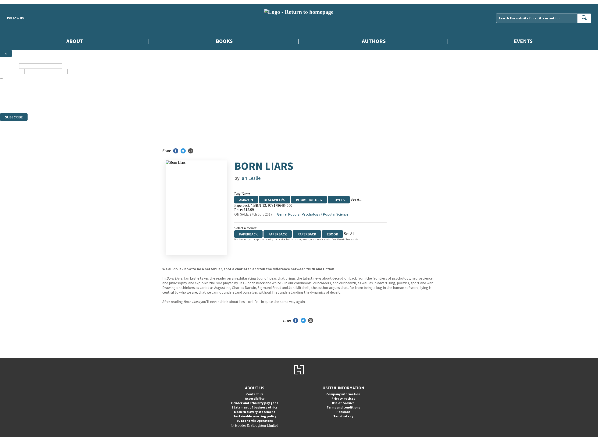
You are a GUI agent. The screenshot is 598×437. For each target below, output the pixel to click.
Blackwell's (274, 199)
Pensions (343, 412)
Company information (343, 394)
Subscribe (14, 117)
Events (523, 41)
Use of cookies (343, 403)
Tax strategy (343, 416)
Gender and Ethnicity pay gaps (254, 403)
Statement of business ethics (255, 407)
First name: (9, 66)
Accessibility (254, 398)
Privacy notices (343, 398)
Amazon (246, 199)
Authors (374, 41)
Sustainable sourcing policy (254, 416)
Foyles (339, 199)
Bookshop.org (309, 199)
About (74, 41)
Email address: (12, 71)
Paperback (277, 234)
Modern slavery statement (254, 412)
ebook (332, 234)
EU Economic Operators (255, 421)
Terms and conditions (343, 407)
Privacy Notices (92, 98)
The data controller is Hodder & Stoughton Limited (37, 90)
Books (224, 41)
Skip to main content (15, 2)
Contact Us (254, 394)
